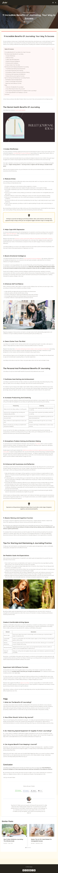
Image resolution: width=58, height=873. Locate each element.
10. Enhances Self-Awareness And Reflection (15, 74)
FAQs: (6, 85)
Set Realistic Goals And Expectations (13, 79)
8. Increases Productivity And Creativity (14, 70)
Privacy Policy (29, 861)
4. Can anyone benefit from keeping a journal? (16, 92)
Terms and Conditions (20, 861)
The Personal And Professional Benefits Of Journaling (17, 66)
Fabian (28, 21)
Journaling (25, 12)
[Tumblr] (32, 870)
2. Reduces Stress (9, 57)
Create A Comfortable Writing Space (13, 81)
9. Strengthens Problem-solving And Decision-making (17, 72)
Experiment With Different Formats (13, 83)
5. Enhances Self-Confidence (11, 63)
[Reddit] (35, 870)
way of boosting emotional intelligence (32, 258)
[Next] (52, 835)
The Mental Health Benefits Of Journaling (14, 54)
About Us (36, 861)
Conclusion (7, 94)
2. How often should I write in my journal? (15, 88)
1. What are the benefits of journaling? (14, 87)
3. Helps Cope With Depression (12, 59)
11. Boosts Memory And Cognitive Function (14, 76)
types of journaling (24, 682)
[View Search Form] (56, 3)
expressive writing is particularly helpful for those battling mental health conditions (33, 238)
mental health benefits (20, 110)
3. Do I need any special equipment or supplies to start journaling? (20, 90)
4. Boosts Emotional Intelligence (12, 61)
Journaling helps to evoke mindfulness (22, 153)
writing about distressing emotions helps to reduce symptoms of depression (32, 349)
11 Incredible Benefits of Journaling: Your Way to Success (17, 52)
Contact (41, 861)
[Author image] (24, 22)
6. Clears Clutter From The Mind (12, 65)
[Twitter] (26, 870)
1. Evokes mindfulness (10, 55)
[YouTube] (30, 870)
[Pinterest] (28, 870)
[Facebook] (23, 870)
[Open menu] (53, 3)
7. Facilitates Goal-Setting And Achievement (15, 68)
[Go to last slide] (4, 835)
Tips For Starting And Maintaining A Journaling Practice (17, 77)
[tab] (26, 847)
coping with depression (11, 233)
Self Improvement (31, 12)
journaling (38, 443)
